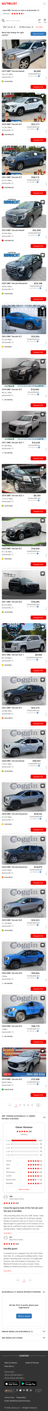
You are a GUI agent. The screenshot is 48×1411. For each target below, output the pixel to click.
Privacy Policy (21, 1397)
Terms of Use (9, 1397)
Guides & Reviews (32, 1362)
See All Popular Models (14, 1375)
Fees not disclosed (33, 392)
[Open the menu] (44, 4)
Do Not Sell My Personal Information (17, 1401)
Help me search (38, 34)
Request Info (38, 87)
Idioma (10, 1391)
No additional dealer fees (34, 657)
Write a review (24, 1189)
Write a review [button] (24, 1316)
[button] (39, 20)
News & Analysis (10, 1362)
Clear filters (39, 27)
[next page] (38, 1105)
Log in (39, 1391)
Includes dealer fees (34, 74)
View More (7, 1233)
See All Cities (9, 1372)
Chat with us (9, 1366)
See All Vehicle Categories (14, 1378)
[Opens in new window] (11, 1383)
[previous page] (10, 1105)
